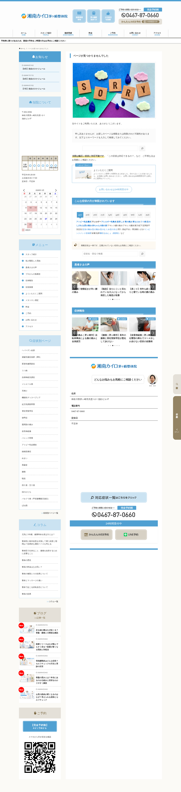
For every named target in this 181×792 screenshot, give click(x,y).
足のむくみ (104, 229)
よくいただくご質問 (103, 170)
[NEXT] (55, 190)
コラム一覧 (53, 601)
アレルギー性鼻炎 (108, 221)
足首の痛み (87, 229)
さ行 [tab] (95, 214)
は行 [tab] (117, 214)
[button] (108, 299)
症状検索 (177, 384)
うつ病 (143, 221)
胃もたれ (136, 221)
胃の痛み (128, 221)
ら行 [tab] (140, 214)
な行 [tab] (110, 214)
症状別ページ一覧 (50, 513)
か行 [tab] (87, 214)
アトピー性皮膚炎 (83, 221)
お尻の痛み (87, 225)
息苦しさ (120, 221)
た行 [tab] (102, 214)
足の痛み (96, 229)
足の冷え (113, 229)
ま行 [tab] (125, 214)
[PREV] (24, 190)
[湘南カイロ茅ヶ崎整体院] (44, 16)
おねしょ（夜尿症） (112, 233)
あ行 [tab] (80, 214)
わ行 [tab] (147, 214)
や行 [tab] (132, 214)
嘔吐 (101, 233)
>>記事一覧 (39, 617)
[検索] (142, 148)
